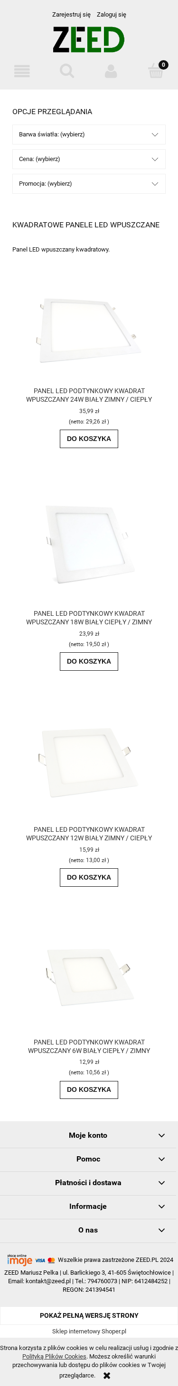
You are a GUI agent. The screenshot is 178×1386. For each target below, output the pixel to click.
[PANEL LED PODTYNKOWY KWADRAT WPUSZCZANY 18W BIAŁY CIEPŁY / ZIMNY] (89, 543)
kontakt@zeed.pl (48, 1281)
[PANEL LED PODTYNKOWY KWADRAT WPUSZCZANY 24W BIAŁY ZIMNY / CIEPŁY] (89, 332)
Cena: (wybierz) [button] (39, 158)
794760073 (102, 1281)
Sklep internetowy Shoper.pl (89, 1331)
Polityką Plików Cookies (54, 1356)
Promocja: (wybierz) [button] (45, 183)
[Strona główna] (89, 43)
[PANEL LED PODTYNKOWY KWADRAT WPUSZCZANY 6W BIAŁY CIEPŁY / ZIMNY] (89, 977)
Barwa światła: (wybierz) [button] (52, 134)
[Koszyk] (155, 70)
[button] (22, 71)
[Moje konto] (111, 71)
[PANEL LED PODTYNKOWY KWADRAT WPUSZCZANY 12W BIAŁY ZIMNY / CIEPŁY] (89, 762)
